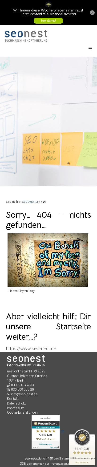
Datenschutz (16, 403)
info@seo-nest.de (24, 394)
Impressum (15, 408)
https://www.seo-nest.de (31, 348)
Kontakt (13, 399)
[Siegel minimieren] (92, 436)
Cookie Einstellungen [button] (22, 412)
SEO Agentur (30, 201)
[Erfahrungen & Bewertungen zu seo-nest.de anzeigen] (48, 432)
